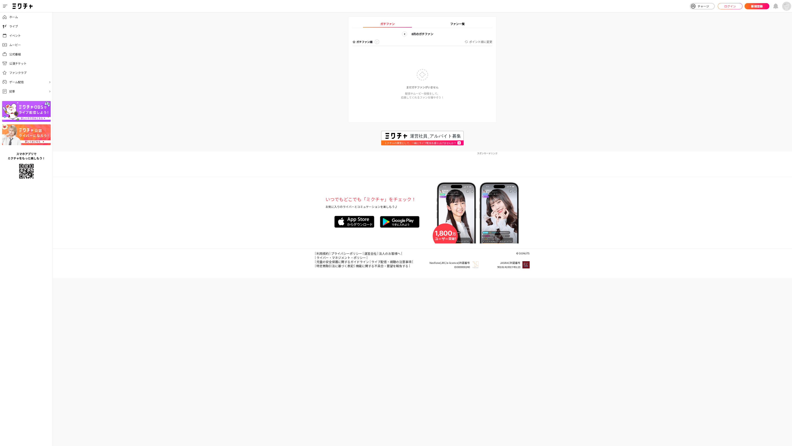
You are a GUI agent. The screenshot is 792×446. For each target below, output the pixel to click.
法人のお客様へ (390, 253)
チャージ (703, 6)
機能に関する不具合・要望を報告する (382, 266)
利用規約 (322, 253)
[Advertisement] (422, 164)
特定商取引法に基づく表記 (335, 266)
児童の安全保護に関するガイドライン (342, 262)
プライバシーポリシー (346, 253)
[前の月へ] (404, 34)
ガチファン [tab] (387, 24)
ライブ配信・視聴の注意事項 (391, 262)
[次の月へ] (440, 34)
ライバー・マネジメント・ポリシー (341, 257)
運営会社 (370, 253)
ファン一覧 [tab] (457, 24)
